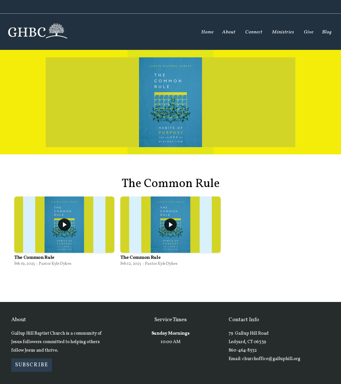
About (229, 32)
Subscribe (31, 365)
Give (309, 32)
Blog (327, 32)
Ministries (283, 32)
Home (207, 32)
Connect (254, 32)
